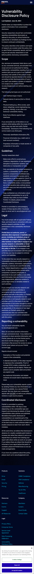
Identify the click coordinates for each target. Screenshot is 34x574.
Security (4, 483)
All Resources (6, 513)
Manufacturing (23, 486)
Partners (4, 503)
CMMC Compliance (24, 476)
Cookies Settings (17, 559)
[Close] (32, 548)
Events (4, 507)
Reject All (17, 565)
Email (3, 479)
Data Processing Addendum (7, 537)
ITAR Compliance (24, 479)
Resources (5, 498)
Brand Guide (22, 510)
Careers (21, 507)
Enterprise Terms (7, 527)
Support (4, 510)
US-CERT (13, 393)
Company (22, 498)
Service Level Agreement (6, 531)
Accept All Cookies (17, 570)
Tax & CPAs (22, 490)
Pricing (4, 486)
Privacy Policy (6, 524)
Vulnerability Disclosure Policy (7, 543)
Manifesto (22, 503)
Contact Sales (23, 513)
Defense (21, 483)
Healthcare (22, 493)
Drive (3, 476)
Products (5, 471)
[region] (17, 560)
